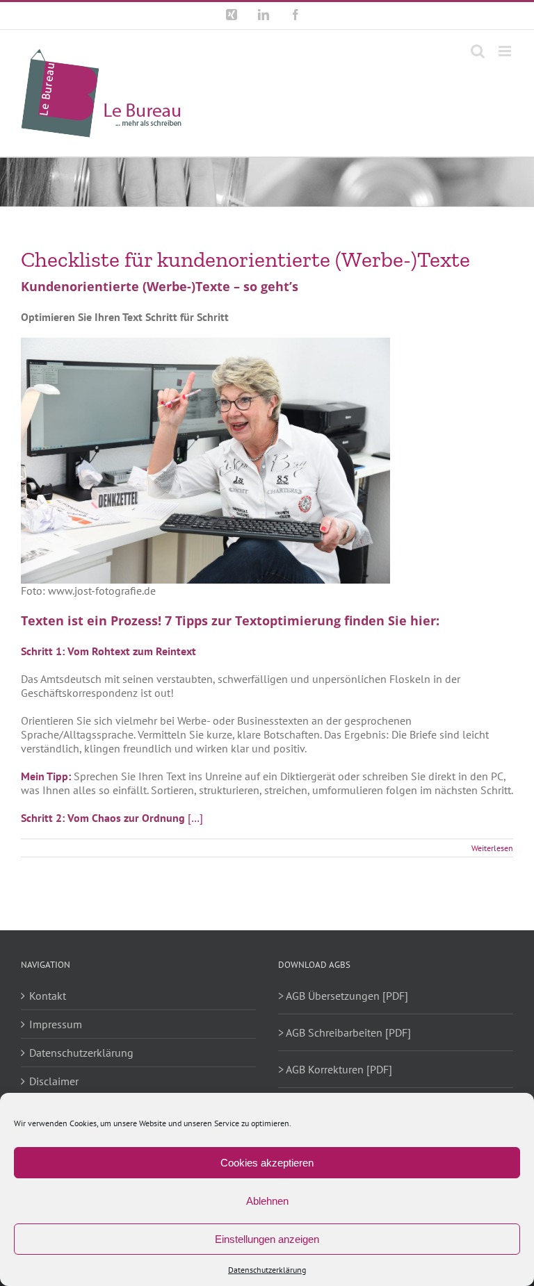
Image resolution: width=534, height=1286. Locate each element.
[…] (195, 818)
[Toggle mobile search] (478, 51)
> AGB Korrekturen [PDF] (335, 1069)
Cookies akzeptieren (267, 1163)
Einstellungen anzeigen (267, 1239)
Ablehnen (267, 1201)
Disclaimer (54, 1081)
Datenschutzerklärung (267, 1269)
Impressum (55, 1024)
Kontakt (47, 996)
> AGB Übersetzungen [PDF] (343, 996)
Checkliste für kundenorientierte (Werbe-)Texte (245, 259)
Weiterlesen (492, 848)
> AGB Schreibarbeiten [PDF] (344, 1032)
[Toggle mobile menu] (506, 51)
